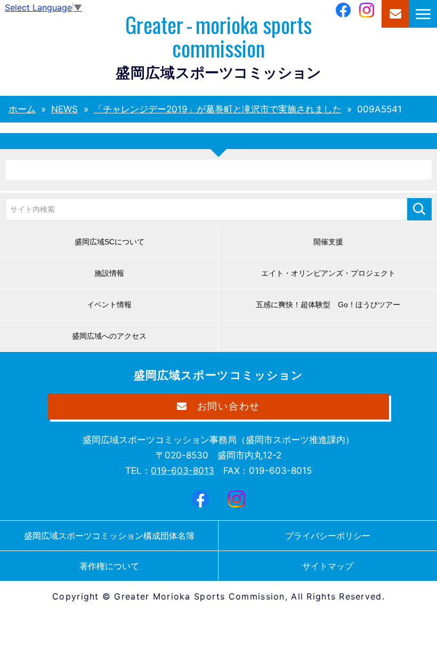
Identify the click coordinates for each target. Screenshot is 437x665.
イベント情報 (109, 304)
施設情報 (109, 273)
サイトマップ (327, 566)
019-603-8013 (182, 470)
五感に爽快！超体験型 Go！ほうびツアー (328, 304)
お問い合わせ (395, 14)
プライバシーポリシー (327, 535)
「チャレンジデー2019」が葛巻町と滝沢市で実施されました (218, 109)
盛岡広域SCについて (109, 241)
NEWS (64, 109)
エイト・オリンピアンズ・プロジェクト (328, 273)
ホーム (22, 109)
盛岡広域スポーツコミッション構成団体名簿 (109, 535)
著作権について (109, 566)
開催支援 (328, 241)
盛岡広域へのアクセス (109, 336)
